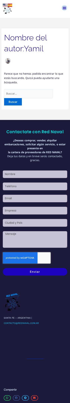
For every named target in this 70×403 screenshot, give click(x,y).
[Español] (10, 5)
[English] (5, 5)
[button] (64, 8)
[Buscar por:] (28, 93)
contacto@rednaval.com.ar (21, 323)
